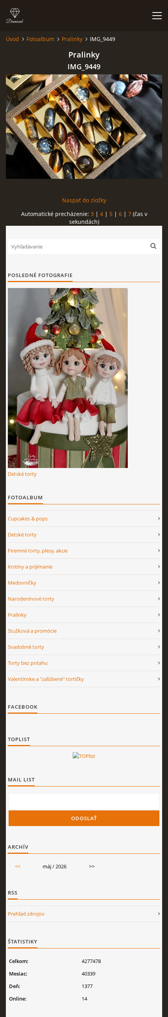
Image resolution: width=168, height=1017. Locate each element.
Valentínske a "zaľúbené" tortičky (46, 678)
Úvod (12, 39)
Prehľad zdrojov (26, 913)
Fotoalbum (40, 39)
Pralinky (72, 39)
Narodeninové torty (31, 598)
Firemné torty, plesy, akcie (38, 550)
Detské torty (22, 473)
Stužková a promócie (32, 630)
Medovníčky (22, 582)
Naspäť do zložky (84, 200)
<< (17, 866)
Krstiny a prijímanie (30, 566)
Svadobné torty (26, 646)
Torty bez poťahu (28, 662)
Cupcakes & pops (28, 518)
